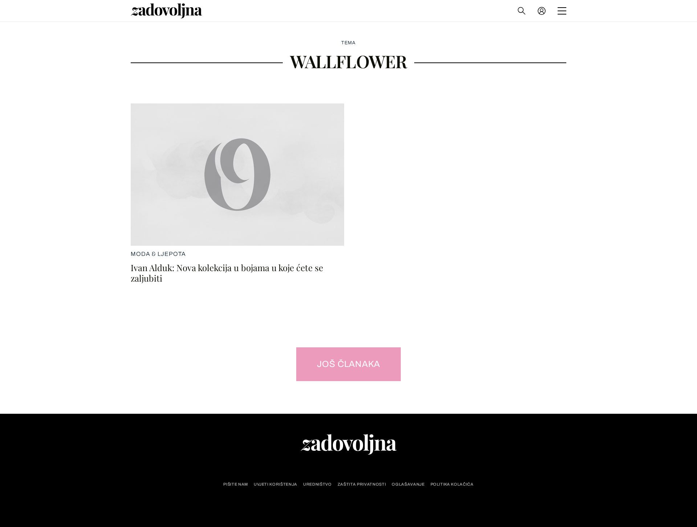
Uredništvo (317, 484)
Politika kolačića (452, 484)
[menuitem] (541, 11)
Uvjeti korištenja (275, 484)
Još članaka (348, 364)
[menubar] (542, 11)
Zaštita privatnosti (362, 484)
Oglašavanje (408, 484)
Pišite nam (235, 484)
